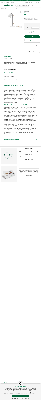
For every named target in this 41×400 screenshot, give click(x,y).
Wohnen (6, 8)
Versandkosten (36, 32)
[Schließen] (40, 0)
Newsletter (12, 2)
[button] (21, 12)
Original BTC (13, 69)
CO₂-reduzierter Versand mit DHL (32, 33)
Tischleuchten (15, 8)
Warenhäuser (3, 2)
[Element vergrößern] (21, 27)
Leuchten (10, 8)
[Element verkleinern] (19, 27)
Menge (28, 27)
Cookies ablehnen (15, 398)
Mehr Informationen (25, 398)
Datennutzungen (15, 389)
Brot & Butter (8, 2)
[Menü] (1, 5)
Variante (27, 25)
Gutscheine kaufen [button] (28, 178)
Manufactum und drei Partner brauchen (13, 388)
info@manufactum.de (29, 159)
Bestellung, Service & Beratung (32, 2)
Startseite (2, 8)
